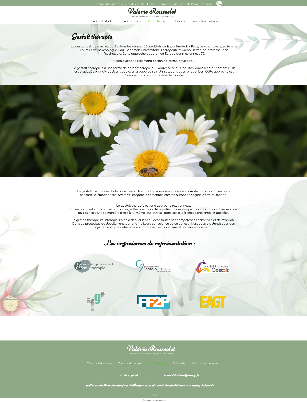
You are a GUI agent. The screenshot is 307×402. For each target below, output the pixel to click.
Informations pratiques (206, 21)
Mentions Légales (152, 395)
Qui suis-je (180, 21)
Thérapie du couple (130, 21)
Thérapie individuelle (100, 21)
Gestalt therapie (157, 21)
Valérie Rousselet (152, 11)
